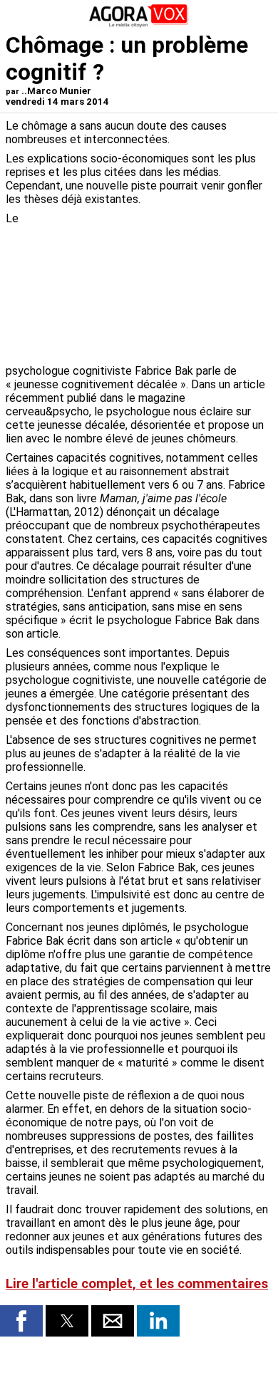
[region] (165, 286)
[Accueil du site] (139, 24)
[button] (21, 1321)
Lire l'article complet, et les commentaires (137, 1284)
